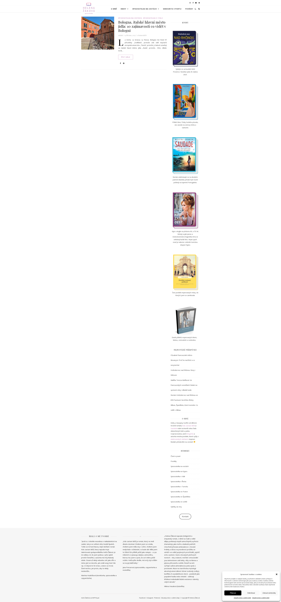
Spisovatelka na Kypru (179, 471)
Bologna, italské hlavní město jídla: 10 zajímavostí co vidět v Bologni (142, 26)
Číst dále (125, 57)
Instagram (150, 598)
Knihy (123, 9)
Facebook (142, 598)
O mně (114, 9)
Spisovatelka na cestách (144, 9)
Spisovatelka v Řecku (178, 481)
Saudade (174, 428)
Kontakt (185, 516)
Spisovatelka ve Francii (179, 491)
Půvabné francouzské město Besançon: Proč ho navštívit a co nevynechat (183, 360)
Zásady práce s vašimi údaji (242, 598)
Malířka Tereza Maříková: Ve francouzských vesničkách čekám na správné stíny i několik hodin (184, 385)
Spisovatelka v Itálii (153, 18)
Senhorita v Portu (172, 9)
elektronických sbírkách (179, 439)
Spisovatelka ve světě (179, 502)
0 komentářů (141, 35)
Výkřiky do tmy (176, 507)
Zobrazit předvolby (269, 593)
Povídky (189, 9)
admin (120, 35)
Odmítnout (251, 593)
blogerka (190, 434)
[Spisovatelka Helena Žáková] (88, 8)
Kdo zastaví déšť (188, 426)
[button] (277, 574)
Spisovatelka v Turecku (179, 486)
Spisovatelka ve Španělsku (180, 497)
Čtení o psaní (175, 456)
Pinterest (157, 598)
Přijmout (233, 593)
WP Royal (96, 598)
